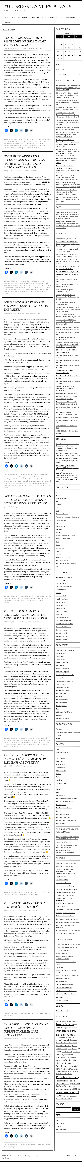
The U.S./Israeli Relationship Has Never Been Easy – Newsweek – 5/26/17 (66, 161)
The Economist (61, 693)
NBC (57, 542)
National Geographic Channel (65, 535)
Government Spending (11, 285)
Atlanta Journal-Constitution (65, 577)
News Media (16, 742)
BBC (57, 501)
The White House (61, 981)
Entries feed (60, 1123)
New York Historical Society (65, 903)
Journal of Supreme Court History (67, 889)
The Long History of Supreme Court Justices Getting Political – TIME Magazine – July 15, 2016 (67, 135)
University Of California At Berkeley (28, 148)
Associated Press (61, 498)
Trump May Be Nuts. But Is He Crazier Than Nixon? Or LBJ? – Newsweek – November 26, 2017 (67, 177)
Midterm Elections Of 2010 (19, 894)
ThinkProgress (60, 823)
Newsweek (59, 678)
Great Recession (45, 285)
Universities (43, 744)
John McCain (76, 1052)
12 (69, 48)
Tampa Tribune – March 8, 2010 (66, 394)
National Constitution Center (65, 895)
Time (57, 709)
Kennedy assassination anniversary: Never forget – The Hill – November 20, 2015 (67, 122)
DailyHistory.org (61, 877)
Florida (68, 1038)
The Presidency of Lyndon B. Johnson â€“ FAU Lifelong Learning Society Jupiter (67, 468)
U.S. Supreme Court (62, 1000)
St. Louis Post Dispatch (63, 627)
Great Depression (33, 285)
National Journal (61, 771)
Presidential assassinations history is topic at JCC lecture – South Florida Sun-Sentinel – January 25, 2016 (68, 345)
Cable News (23, 740)
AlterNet (58, 495)
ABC (57, 492)
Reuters (58, 554)
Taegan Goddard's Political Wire (66, 799)
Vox (57, 566)
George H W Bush (62, 1043)
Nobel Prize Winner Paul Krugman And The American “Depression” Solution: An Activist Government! (24, 162)
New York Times (18, 143)
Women (75, 1096)
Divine (69, 1156)
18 (65, 51)
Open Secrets (60, 907)
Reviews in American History (65, 916)
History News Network (63, 842)
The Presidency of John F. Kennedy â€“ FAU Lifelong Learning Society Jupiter (67, 460)
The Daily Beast (61, 805)
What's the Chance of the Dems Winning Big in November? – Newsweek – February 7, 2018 (66, 192)
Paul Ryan (17, 600)
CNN (57, 511)
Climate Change (33, 740)
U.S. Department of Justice (64, 985)
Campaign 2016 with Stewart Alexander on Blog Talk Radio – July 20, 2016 (67, 297)
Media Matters (61, 526)
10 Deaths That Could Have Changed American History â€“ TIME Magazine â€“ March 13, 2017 (68, 88)
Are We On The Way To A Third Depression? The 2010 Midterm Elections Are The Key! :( (25, 758)
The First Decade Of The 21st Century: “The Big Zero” (24, 905)
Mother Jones (60, 665)
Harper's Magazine (62, 662)
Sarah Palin (66, 1084)
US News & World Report (64, 712)
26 (69, 55)
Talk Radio (35, 744)
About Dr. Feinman (19, 17)
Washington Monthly (62, 718)
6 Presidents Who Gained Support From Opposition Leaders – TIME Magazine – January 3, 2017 (67, 95)
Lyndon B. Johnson (63, 1055)
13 (73, 48)
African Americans (72, 1021)
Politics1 (58, 777)
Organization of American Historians (68, 910)
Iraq (33, 598)
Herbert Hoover (9, 481)
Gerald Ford (44, 283)
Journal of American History (65, 886)
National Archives (61, 953)
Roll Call (58, 786)
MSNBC (58, 532)
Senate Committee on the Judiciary (67, 975)
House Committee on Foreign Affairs (68, 944)
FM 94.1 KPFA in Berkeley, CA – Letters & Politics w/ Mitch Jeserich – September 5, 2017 (68, 322)
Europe (23, 141)
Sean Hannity (27, 744)
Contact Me (9, 22)
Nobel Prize (28, 143)
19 (69, 51)
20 (73, 51)
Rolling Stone (60, 684)
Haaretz (58, 593)
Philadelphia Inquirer (62, 618)
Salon (58, 789)
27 (73, 55)
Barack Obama (32, 281)
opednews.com (61, 548)
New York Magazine (62, 672)
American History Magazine (65, 650)
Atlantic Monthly (61, 653)
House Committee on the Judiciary (67, 947)
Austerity (23, 139)
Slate (57, 792)
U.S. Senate (59, 997)
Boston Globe (60, 580)
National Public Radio (63, 539)
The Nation (59, 696)
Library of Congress (62, 950)
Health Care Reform (37, 1145)
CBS (57, 508)
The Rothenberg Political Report (66, 820)
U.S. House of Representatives (66, 994)
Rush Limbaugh (17, 744)
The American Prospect (63, 690)
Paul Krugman (36, 143)
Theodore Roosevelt (63, 1089)
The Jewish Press (61, 630)
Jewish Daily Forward (63, 599)
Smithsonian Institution (63, 978)
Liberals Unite (60, 768)
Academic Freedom (27, 738)
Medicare (38, 598)
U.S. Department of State (64, 988)
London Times (60, 602)
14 (76, 48)
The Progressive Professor (38, 6)
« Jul (57, 64)
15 (80, 48)
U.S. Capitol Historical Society (65, 933)
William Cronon (8, 746)
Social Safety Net (31, 291)
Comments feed (61, 1126)
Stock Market (12, 485)
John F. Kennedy (67, 1052)
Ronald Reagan (43, 145)
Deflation (20, 477)
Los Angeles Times (62, 605)
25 (65, 55)
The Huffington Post (62, 814)
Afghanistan (24, 596)
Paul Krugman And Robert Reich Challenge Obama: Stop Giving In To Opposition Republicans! (27, 499)
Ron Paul (11, 291)
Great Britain (42, 141)
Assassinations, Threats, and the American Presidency (53, 17)
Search (76, 1109)
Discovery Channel (62, 514)
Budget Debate (42, 596)
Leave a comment (36, 48)
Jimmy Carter (72, 1049)
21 (76, 51)
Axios (58, 749)
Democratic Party (19, 283)
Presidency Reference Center (65, 913)
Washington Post (61, 636)
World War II (68, 1099)
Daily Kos (59, 755)
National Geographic (62, 669)
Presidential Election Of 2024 (69, 1072)
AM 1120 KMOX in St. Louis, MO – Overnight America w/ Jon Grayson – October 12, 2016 (68, 244)
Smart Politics (60, 795)
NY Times (45, 598)
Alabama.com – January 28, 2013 (66, 239)
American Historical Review (65, 866)
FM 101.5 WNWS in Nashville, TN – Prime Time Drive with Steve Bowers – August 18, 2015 (68, 309)
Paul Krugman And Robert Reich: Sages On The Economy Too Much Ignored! (25, 41)
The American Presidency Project (67, 919)
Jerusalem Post (61, 596)
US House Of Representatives (37, 485)
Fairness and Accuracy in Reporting (67, 517)
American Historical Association (66, 863)
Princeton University (10, 145)
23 (58, 55)
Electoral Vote (60, 758)
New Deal (18, 481)
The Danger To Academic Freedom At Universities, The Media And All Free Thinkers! (25, 614)
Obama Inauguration (62, 1011)
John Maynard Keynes (11, 287)
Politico (58, 774)
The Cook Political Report (64, 802)
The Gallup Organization (64, 808)
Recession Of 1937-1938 (23, 483)
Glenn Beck (43, 740)
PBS (57, 551)
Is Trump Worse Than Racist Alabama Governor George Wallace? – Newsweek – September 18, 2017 (67, 115)
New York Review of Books (65, 675)
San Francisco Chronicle (63, 621)
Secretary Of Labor (10, 148)
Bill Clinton (30, 139)
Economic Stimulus (14, 141)
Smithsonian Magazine (63, 687)
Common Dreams (62, 752)
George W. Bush (32, 141)
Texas (73, 1086)
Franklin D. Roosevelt (32, 283)
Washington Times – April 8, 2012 (67, 417)
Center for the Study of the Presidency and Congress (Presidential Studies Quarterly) (66, 871)
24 (61, 55)
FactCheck (59, 761)
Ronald (24, 48)
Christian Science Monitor (64, 587)
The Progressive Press (63, 817)
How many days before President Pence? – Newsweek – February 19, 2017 (67, 102)
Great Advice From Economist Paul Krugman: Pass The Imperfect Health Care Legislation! (26, 1030)
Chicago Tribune (61, 583)
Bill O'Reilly (15, 740)
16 (58, 51)
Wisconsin (17, 746)
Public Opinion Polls (62, 1074)
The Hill (58, 811)
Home (7, 17)
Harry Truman (72, 1046)
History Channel (61, 520)
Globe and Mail (61, 590)
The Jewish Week (61, 633)
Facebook (59, 729)
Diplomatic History (62, 880)
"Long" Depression (27, 892)
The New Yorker (61, 703)
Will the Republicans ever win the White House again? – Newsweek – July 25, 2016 (67, 199)
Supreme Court (22, 485)
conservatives (39, 139)
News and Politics (11, 139)
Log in (58, 1120)
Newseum (59, 967)
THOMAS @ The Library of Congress (68, 930)
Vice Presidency (68, 1096)
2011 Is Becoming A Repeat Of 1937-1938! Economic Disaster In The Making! (26, 306)
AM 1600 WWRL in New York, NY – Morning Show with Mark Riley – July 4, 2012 (67, 261)
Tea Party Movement (63, 1086)
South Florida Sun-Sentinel (64, 624)
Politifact (59, 780)
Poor (43, 143)
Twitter (58, 738)
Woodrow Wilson (60, 1099)
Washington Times (62, 639)
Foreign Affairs (60, 656)
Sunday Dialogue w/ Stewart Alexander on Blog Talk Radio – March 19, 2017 (66, 388)
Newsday (59, 614)
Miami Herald (60, 608)
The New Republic (62, 700)
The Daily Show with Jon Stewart (66, 563)
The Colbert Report (62, 560)
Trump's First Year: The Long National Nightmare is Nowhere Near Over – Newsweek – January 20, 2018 (68, 185)
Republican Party (22, 145)
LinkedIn (58, 735)
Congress (41, 281)
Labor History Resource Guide (65, 892)
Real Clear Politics (62, 783)
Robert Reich (33, 145)
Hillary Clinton (61, 1049)
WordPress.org (61, 1129)
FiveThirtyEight (61, 764)
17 (61, 51)
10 (61, 48)
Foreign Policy (60, 659)
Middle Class (8, 143)
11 (65, 48)
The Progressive (61, 706)
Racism (70, 1074)
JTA (57, 523)
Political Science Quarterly (64, 681)
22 (80, 51)
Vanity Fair (59, 715)
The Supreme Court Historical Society (68, 922)
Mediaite (59, 529)
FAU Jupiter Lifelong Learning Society (68, 732)
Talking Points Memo (63, 557)
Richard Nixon (62, 1080)
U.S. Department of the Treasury (66, 991)
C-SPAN (58, 505)
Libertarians (22, 287)
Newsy (58, 545)
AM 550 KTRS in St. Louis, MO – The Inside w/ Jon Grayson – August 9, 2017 (68, 274)
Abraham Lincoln (61, 1021)
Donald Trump (65, 1034)
